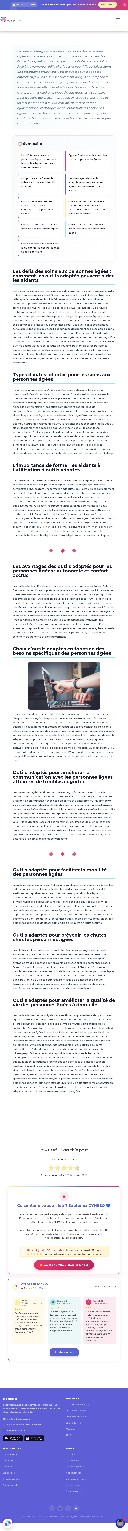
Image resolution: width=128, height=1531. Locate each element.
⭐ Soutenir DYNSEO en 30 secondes (64, 1264)
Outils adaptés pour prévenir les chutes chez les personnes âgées (87, 228)
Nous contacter (74, 1491)
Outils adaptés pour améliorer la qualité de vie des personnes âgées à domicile (40, 247)
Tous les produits (11, 1478)
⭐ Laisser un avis (64, 1352)
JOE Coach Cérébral (76, 1410)
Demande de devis (76, 1478)
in (68, 1508)
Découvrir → (107, 5)
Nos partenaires (74, 1472)
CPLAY (69, 1435)
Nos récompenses (75, 1466)
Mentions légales (69, 1516)
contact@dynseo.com (18, 1418)
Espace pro (9, 1472)
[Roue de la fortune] (7, 1523)
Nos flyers (71, 1454)
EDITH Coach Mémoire (77, 1416)
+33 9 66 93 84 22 (16, 1430)
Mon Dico (71, 1428)
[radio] (51, 1168)
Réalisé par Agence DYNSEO (93, 1516)
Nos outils (8, 1460)
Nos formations (11, 1454)
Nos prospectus (11, 1485)
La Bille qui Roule (74, 1422)
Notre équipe (73, 1460)
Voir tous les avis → (105, 1286)
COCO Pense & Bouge (77, 1404)
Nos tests (7, 1466)
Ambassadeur (73, 1485)
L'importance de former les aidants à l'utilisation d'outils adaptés (38, 182)
